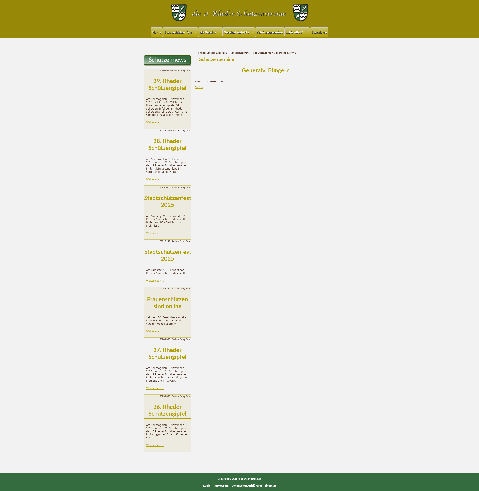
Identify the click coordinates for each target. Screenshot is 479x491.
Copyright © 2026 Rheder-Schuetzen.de (239, 478)
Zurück (199, 87)
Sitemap (270, 485)
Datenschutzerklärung (247, 485)
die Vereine (208, 32)
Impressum (221, 485)
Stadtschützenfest (178, 32)
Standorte (319, 32)
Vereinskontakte (236, 32)
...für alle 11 (295, 32)
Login (206, 485)
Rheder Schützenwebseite (212, 52)
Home (156, 32)
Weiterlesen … (155, 122)
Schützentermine (270, 32)
